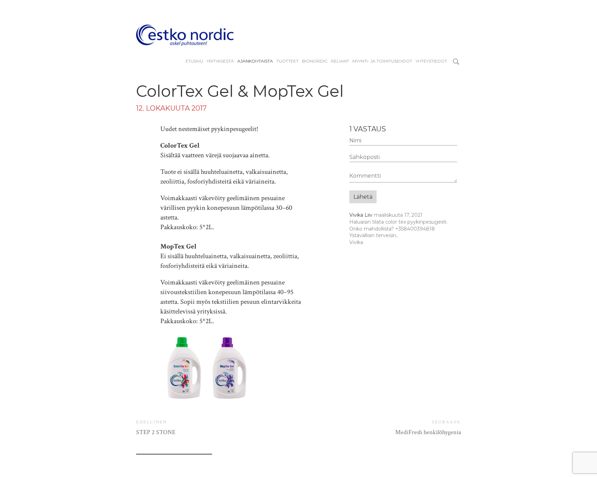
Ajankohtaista (255, 61)
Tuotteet (287, 61)
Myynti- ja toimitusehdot (382, 61)
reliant (340, 61)
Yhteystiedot (431, 61)
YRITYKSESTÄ (220, 61)
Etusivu (194, 61)
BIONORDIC (315, 61)
